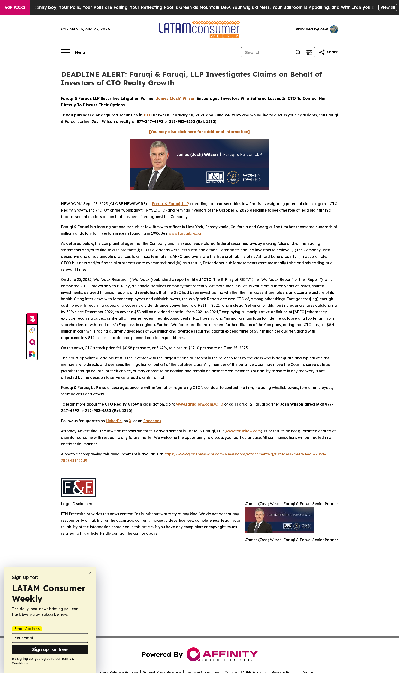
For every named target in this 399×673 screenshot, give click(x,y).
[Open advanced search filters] (309, 52)
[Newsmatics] (32, 354)
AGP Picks (15, 7)
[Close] (90, 572)
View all (388, 7)
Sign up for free (50, 649)
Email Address (27, 628)
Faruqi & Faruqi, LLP (170, 203)
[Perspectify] (32, 330)
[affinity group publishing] (32, 342)
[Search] (298, 52)
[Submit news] (32, 319)
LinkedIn (114, 420)
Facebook (152, 420)
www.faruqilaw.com (186, 233)
